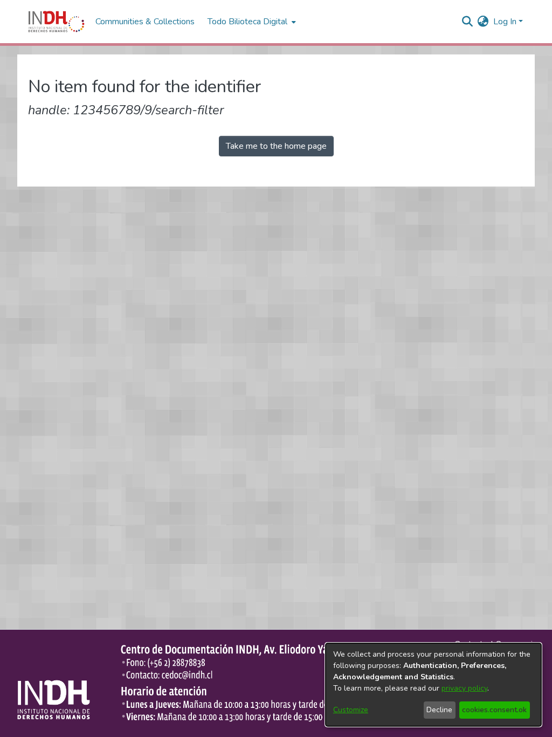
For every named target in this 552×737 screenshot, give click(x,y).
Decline (439, 710)
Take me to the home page (276, 146)
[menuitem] (483, 21)
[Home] (56, 21)
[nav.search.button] (467, 21)
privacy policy (464, 688)
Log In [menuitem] (504, 21)
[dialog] (433, 684)
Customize (350, 710)
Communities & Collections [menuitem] (145, 21)
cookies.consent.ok (494, 710)
